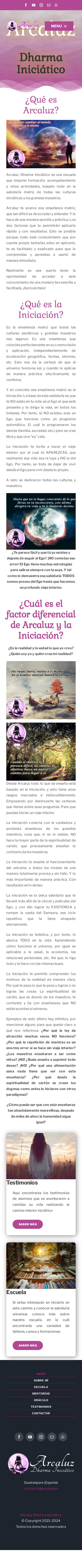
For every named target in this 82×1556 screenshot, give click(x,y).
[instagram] (41, 5)
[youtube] (33, 5)
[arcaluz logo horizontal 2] (23, 22)
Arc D (28, 1515)
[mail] (48, 5)
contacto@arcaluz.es (41, 1488)
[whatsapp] (56, 5)
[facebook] (26, 5)
